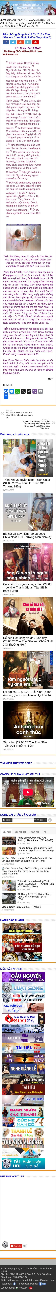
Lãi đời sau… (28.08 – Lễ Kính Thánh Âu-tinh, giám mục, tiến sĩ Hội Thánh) (27, 693)
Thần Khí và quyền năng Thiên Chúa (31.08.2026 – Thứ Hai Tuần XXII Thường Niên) (26, 483)
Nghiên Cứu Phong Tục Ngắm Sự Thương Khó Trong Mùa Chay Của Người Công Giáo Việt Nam (36, 423)
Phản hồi (34, 831)
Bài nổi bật (20, 831)
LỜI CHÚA (25, 20)
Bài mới (7, 831)
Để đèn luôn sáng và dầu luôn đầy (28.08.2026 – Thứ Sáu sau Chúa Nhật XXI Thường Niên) (28, 641)
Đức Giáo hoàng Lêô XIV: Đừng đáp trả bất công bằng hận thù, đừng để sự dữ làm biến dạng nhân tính (27, 871)
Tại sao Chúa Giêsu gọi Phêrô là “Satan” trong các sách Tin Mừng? (36, 849)
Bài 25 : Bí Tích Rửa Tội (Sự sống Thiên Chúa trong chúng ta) (19, 414)
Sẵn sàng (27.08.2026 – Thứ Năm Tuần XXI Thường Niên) (25, 744)
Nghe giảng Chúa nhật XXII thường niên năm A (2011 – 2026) (35, 839)
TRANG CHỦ (10, 20)
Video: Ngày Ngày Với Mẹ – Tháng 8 (21, 907)
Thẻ (44, 831)
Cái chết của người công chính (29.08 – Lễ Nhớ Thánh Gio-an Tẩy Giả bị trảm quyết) (27, 587)
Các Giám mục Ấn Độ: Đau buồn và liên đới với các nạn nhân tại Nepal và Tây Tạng (27, 859)
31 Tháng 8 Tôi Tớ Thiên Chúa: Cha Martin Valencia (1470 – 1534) (34, 897)
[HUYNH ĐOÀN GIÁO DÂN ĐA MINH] (28, 7)
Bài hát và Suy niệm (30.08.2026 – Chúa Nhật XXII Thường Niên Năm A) (27, 535)
